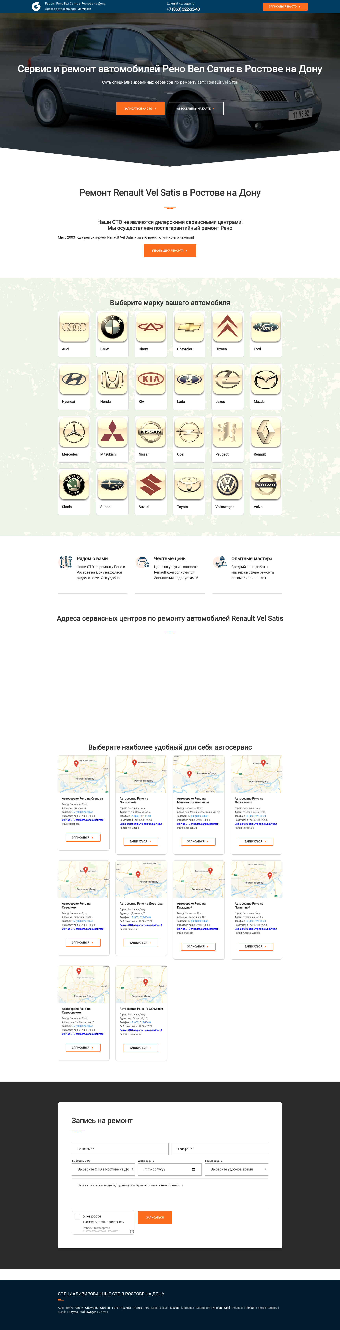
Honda (137, 1308)
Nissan (217, 1308)
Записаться (81, 837)
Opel (227, 1308)
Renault (250, 1308)
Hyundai (125, 1308)
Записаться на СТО (283, 6)
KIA (146, 1308)
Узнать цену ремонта (167, 250)
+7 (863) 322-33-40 (183, 9)
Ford (115, 1308)
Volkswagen (88, 1312)
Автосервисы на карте (194, 108)
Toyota (73, 1312)
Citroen (105, 1308)
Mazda (174, 1308)
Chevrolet (91, 1308)
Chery (79, 1308)
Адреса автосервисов (60, 9)
